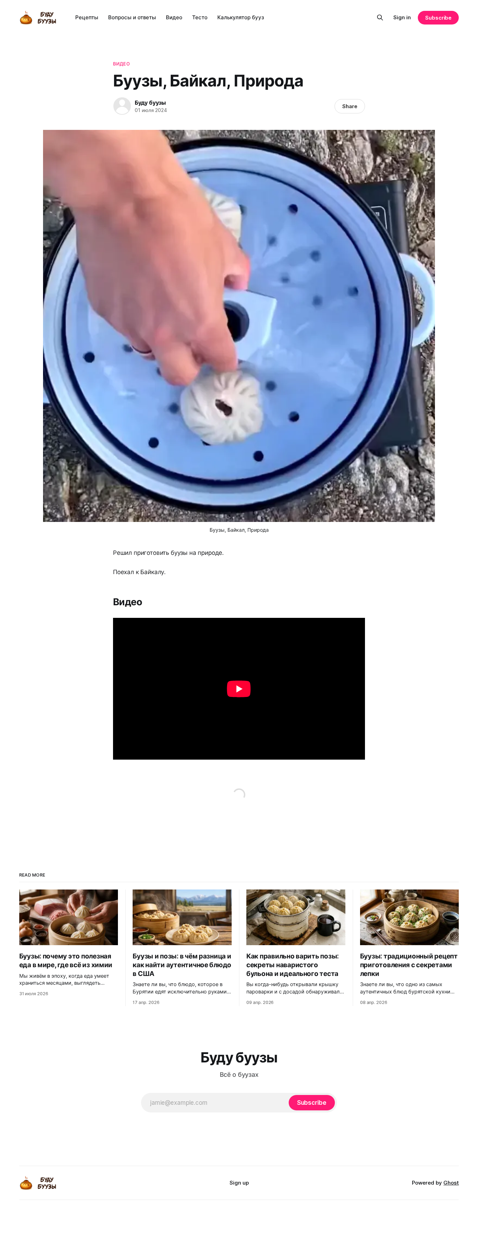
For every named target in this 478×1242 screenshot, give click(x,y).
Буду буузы (150, 102)
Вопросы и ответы (132, 17)
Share (349, 106)
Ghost (451, 1182)
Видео (174, 17)
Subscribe (438, 17)
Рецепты (86, 17)
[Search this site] (380, 17)
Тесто (200, 17)
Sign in (402, 17)
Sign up (239, 1182)
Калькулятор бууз (240, 17)
